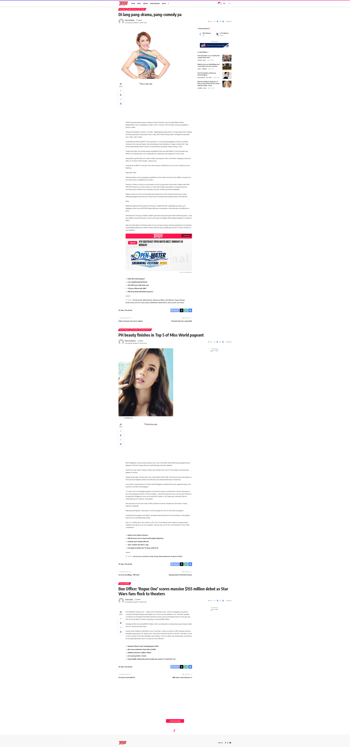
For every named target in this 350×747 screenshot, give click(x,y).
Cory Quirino (145, 556)
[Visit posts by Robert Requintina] (121, 342)
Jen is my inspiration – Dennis (137, 656)
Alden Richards (147, 300)
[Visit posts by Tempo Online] (121, 600)
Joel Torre (138, 302)
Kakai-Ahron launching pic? (136, 279)
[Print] (223, 21)
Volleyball (204, 69)
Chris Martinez (169, 300)
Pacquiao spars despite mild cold (138, 541)
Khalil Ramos (154, 302)
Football (200, 60)
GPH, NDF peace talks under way (138, 285)
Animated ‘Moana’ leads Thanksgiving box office (143, 646)
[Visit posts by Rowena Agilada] (121, 21)
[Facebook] (206, 34)
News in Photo (133, 9)
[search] (221, 3)
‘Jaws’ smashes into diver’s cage (138, 545)
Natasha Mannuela (164, 556)
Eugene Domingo (180, 300)
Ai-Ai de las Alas (137, 300)
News (205, 88)
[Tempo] (123, 3)
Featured (123, 9)
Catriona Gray (137, 556)
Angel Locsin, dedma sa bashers (138, 535)
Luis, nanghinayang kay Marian (137, 282)
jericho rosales (130, 302)
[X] (223, 34)
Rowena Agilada (129, 20)
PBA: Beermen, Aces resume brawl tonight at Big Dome (146, 538)
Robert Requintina (130, 340)
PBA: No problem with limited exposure (140, 292)
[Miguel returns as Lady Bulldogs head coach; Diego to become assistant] (227, 66)
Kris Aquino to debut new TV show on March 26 (143, 548)
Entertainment (201, 77)
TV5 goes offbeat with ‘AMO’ (137, 288)
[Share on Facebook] (214, 21)
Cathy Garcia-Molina (159, 300)
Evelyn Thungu (154, 556)
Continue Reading (175, 721)
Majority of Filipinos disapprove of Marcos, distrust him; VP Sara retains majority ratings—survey (209, 83)
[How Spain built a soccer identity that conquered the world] (227, 58)
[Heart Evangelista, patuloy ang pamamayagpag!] (227, 75)
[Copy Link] (220, 21)
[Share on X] (217, 21)
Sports (204, 60)
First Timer (209, 77)
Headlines (200, 88)
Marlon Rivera (163, 302)
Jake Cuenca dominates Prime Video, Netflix (142, 649)
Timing (143, 9)
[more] (168, 3)
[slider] (150, 268)
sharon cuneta (172, 302)
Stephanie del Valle (176, 556)
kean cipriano (146, 302)
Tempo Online (129, 599)
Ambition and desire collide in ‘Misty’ (139, 652)
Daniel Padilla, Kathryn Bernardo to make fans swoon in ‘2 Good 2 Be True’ (152, 659)
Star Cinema (180, 302)
